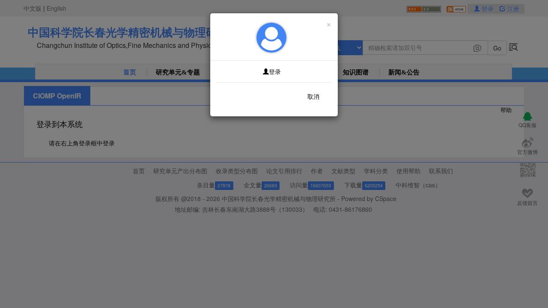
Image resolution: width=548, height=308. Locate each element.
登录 (275, 71)
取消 (313, 96)
